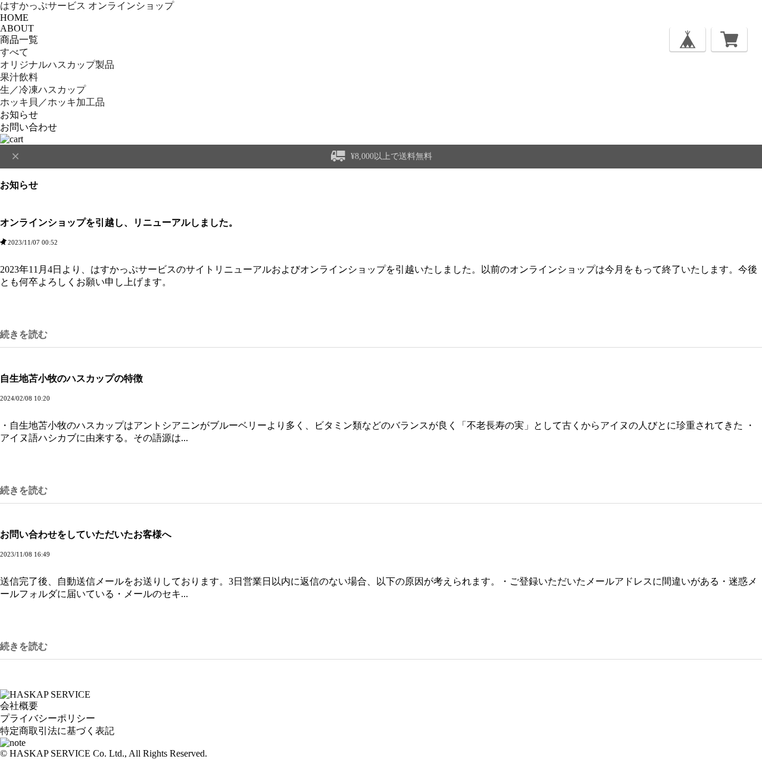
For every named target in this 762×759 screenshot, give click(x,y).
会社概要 (19, 706)
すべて (14, 52)
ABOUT (17, 28)
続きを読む (24, 334)
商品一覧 (19, 40)
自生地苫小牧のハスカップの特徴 (71, 378)
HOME (14, 18)
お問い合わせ (28, 127)
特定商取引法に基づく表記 (57, 731)
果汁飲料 (19, 77)
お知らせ (19, 115)
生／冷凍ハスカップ (43, 90)
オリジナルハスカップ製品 (57, 65)
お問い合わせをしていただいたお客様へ (85, 534)
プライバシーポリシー (47, 718)
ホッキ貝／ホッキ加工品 (52, 102)
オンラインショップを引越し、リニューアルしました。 (119, 222)
